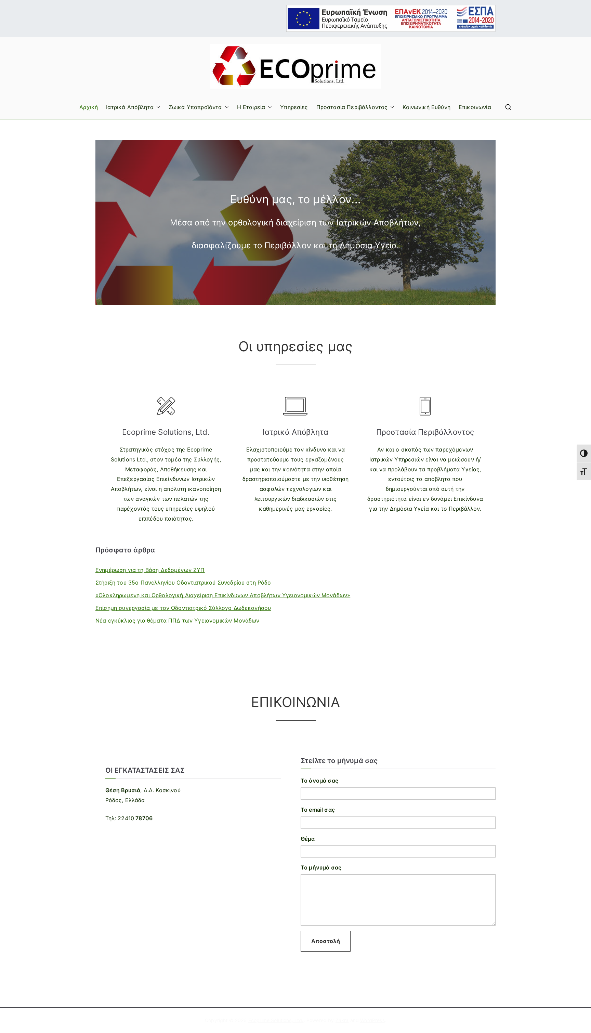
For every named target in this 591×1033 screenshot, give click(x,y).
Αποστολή (325, 941)
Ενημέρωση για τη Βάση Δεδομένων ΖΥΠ (150, 569)
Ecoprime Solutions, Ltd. (276, 1020)
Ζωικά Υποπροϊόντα (195, 107)
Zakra (342, 1020)
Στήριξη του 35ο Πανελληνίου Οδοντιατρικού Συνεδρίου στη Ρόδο (183, 582)
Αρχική (88, 107)
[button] (157, 107)
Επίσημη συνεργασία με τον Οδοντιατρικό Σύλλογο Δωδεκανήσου (183, 607)
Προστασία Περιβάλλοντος (352, 107)
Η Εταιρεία (251, 107)
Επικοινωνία (475, 107)
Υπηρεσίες (294, 107)
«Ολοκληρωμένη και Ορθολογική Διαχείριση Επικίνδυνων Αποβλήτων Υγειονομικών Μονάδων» (222, 595)
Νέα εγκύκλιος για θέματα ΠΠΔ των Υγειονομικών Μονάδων (177, 620)
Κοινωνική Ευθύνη (426, 107)
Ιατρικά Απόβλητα (130, 107)
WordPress (372, 1020)
